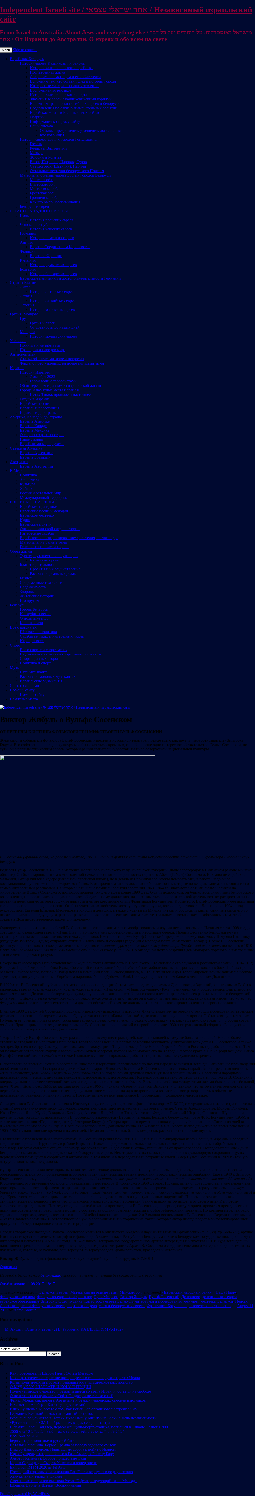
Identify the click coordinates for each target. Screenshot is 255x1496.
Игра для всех (32, 641)
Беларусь (17, 605)
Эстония (27, 305)
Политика (28, 475)
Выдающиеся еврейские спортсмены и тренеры (60, 654)
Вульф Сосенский (164, 1297)
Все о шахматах (23, 627)
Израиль (17, 368)
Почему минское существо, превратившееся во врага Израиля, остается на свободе (80, 1391)
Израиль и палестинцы (39, 408)
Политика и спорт (35, 663)
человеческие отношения (210, 1306)
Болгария (28, 269)
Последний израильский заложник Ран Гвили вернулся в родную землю (71, 1472)
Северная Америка (26, 448)
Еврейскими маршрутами (42, 444)
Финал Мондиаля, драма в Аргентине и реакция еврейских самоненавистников (78, 1400)
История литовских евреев (52, 291)
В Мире (16, 470)
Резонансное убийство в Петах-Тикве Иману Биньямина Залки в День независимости (83, 1418)
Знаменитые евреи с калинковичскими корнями (71, 99)
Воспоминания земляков (51, 90)
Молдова (27, 332)
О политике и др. (34, 618)
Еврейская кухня (44, 560)
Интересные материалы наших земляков (64, 86)
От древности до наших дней (55, 327)
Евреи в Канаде (33, 426)
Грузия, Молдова (24, 314)
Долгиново (190, 1297)
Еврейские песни (34, 403)
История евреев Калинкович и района (52, 63)
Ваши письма (41, 126)
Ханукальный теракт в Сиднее (36, 1476)
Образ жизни (21, 551)
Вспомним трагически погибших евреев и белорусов (75, 103)
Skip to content (25, 50)
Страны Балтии (23, 282)
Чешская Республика (37, 224)
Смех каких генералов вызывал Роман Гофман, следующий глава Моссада (73, 1481)
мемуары (191, 1301)
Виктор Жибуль (133, 1297)
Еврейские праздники (38, 506)
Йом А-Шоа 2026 (24, 1436)
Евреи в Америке (35, 421)
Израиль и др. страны (38, 412)
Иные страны (31, 439)
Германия (28, 233)
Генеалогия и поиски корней (44, 547)
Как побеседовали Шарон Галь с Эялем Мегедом (51, 1373)
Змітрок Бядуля (54, 1301)
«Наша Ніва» (225, 1292)
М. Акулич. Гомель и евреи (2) (28, 1329)
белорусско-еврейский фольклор (64, 1297)
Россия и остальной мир (40, 493)
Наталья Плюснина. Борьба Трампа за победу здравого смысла (63, 1445)
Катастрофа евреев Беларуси (108, 1301)
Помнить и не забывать (40, 345)
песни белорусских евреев (43, 1306)
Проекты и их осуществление (55, 569)
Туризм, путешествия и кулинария (49, 556)
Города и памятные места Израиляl (49, 390)
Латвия (26, 296)
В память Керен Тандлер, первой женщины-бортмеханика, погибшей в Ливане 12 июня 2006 (89, 1427)
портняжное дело (82, 1306)
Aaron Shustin (25, 1310)
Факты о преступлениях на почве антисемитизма (62, 363)
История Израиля (35, 372)
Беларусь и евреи (34, 206)
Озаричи (37, 117)
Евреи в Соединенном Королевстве (60, 247)
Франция (27, 251)
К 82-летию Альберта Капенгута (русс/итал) (47, 1404)
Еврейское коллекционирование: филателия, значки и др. (69, 538)
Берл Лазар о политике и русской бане (42, 1440)
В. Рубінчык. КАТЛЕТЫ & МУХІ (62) (93, 1329)
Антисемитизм (22, 354)
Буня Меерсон (106, 1297)
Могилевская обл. (45, 189)
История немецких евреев (52, 238)
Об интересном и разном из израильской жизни (60, 385)
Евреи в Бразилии (35, 457)
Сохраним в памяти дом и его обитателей (65, 77)
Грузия (25, 318)
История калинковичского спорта (58, 95)
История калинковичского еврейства (61, 68)
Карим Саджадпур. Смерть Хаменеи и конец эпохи (53, 1463)
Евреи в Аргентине (36, 453)
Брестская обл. (42, 193)
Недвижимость (33, 587)
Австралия (19, 462)
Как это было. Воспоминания (55, 202)
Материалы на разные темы (43, 542)
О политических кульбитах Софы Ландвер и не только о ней (61, 1396)
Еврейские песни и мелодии (44, 511)
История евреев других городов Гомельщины (58, 139)
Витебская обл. (43, 184)
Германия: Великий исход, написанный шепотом (52, 1413)
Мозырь (36, 153)
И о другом (29, 600)
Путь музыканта (34, 672)
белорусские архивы (17, 1297)
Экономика (29, 479)
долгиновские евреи (219, 1297)
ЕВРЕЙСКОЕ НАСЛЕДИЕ (33, 502)
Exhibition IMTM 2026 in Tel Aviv (37, 1467)
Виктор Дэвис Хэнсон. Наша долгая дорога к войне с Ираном (63, 1449)
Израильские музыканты (41, 681)
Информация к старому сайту (55, 121)
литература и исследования (158, 1301)
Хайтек (26, 488)
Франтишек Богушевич (167, 1306)
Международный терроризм (44, 497)
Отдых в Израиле (35, 399)
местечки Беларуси (217, 1301)
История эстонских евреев (52, 309)
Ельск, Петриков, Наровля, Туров (58, 162)
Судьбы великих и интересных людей (52, 636)
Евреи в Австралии (36, 466)
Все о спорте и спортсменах (43, 650)
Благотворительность (38, 564)
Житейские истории (37, 596)
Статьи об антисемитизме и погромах (52, 359)
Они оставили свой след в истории (50, 529)
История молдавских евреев (54, 336)
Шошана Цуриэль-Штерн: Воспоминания (45, 1485)
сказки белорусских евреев (122, 1306)
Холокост (18, 341)
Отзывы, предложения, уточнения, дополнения (80, 130)
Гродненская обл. (44, 197)
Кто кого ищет (52, 135)
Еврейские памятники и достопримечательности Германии (70, 278)
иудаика (75, 1301)
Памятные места (24, 699)
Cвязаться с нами (24, 685)
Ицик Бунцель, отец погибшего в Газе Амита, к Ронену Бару (62, 1454)
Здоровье (27, 591)
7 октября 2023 (42, 376)
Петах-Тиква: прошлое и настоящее (60, 394)
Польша (26, 215)
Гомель (36, 144)
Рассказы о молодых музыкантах (48, 676)
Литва (25, 287)
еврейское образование (19, 1301)
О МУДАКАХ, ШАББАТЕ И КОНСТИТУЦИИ (50, 1387)
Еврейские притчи (36, 524)
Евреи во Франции (46, 256)
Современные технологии (42, 582)
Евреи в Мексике (34, 430)
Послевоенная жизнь (47, 72)
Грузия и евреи (42, 323)
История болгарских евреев (53, 274)
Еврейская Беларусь (27, 59)
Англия (26, 242)
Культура (27, 484)
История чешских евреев (51, 229)
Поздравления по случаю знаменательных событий (73, 108)
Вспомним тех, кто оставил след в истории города (73, 81)
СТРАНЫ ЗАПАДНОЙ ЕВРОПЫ (39, 211)
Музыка (16, 667)
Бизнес (26, 578)
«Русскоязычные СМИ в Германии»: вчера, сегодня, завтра (60, 1422)
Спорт (15, 645)
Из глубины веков (35, 614)
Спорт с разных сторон (39, 658)
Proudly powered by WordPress (25, 1494)
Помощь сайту (22, 690)
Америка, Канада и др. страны (36, 417)
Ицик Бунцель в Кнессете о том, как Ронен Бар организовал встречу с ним (73, 1409)
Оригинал (8, 1267)
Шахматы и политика (38, 632)
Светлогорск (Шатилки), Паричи (58, 166)
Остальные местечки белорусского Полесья (67, 171)
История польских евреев (51, 220)
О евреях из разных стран (42, 435)
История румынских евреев (53, 265)
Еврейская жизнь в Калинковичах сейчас (65, 112)
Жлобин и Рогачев (45, 157)
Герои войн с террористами (53, 381)
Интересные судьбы (37, 533)
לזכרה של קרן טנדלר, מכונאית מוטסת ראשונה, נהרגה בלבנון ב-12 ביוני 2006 (67, 1431)
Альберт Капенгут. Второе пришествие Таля (48, 1458)
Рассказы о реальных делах (53, 573)
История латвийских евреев (53, 300)
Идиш (25, 520)
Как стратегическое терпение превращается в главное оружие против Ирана (75, 1378)
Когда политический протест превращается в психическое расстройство (71, 1382)
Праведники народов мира (42, 350)
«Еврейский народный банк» (187, 1292)
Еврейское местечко (37, 515)
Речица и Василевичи (48, 148)
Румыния (28, 260)
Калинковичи (31, 623)
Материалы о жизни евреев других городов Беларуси (65, 175)
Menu (6, 50)
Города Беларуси (34, 609)
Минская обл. (41, 180)
